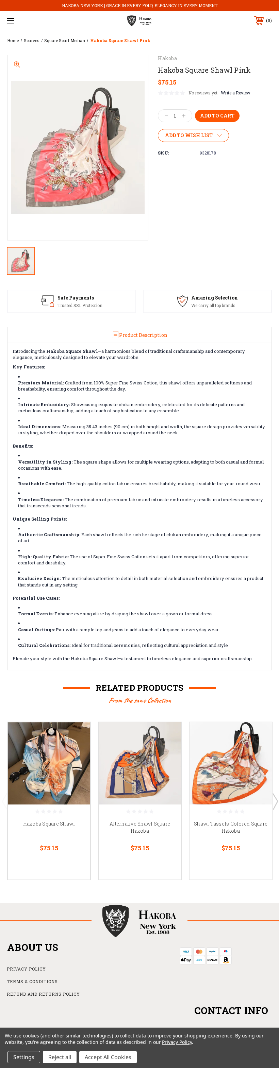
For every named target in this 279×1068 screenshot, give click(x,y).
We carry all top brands (213, 305)
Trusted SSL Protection (80, 305)
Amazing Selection (214, 297)
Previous (4, 801)
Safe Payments (76, 297)
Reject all (59, 1057)
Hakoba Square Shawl (49, 823)
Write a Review (235, 92)
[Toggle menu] (33, 20)
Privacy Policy (26, 969)
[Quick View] (76, 735)
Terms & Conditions (32, 981)
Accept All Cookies (108, 1057)
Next (275, 801)
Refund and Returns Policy (43, 994)
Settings (23, 1057)
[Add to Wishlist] (76, 751)
